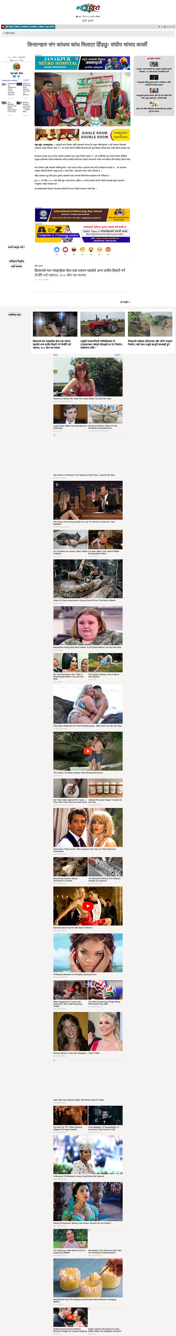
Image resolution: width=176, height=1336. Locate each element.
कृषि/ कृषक (88, 20)
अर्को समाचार (16, 266)
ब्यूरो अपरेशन (50, 27)
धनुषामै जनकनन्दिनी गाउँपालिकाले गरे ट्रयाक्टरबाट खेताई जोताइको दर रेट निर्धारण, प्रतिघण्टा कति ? (101, 344)
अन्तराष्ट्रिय (33, 27)
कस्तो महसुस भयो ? (16, 247)
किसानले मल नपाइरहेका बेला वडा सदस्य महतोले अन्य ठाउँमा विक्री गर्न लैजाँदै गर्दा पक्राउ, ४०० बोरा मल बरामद (52, 344)
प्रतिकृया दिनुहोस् (16, 261)
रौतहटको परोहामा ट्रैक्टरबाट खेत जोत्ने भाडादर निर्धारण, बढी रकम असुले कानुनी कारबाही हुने (150, 343)
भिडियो (17, 27)
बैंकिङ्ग (41, 27)
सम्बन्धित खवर (14, 315)
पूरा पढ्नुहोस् (124, 302)
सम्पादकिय (24, 27)
